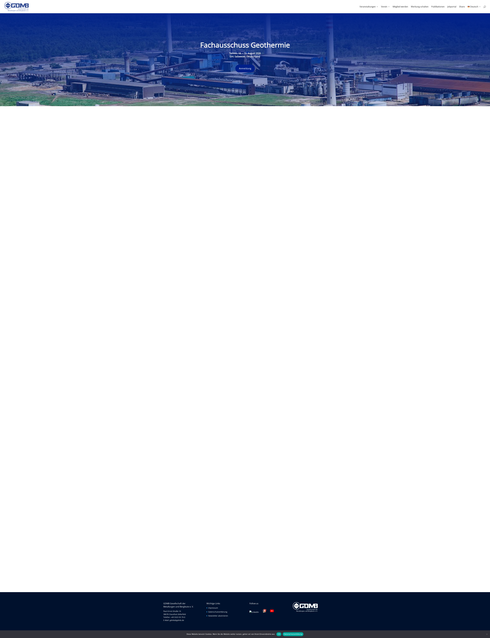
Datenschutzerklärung (217, 612)
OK (279, 634)
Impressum (213, 608)
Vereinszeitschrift (271, 212)
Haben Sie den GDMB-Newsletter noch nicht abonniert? (245, 423)
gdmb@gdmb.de (177, 620)
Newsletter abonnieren (218, 616)
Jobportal (451, 7)
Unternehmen (204, 573)
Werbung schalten (419, 7)
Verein (384, 7)
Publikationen (438, 7)
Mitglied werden (400, 7)
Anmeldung (245, 68)
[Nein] (487, 634)
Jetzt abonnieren (245, 443)
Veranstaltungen (368, 7)
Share (462, 7)
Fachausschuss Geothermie (245, 45)
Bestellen (258, 345)
